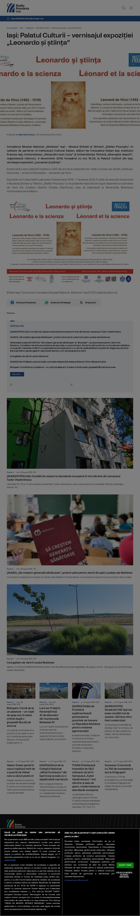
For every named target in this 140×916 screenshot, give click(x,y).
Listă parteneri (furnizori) (76, 880)
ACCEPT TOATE (125, 865)
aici (29, 892)
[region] (70, 872)
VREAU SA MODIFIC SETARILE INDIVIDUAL (124, 875)
